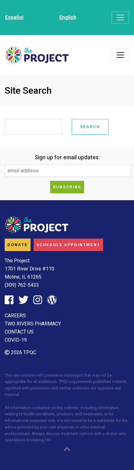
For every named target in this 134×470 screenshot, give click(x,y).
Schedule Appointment (68, 245)
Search (90, 127)
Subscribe (67, 187)
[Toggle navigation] (120, 17)
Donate (17, 245)
